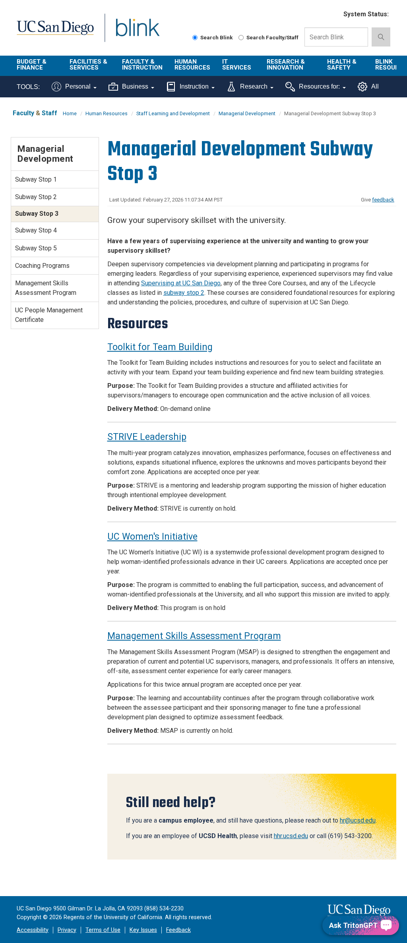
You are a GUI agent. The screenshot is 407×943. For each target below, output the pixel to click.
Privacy (67, 930)
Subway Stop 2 (36, 197)
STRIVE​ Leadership (146, 437)
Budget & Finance (32, 64)
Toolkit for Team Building (160, 347)
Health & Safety (342, 64)
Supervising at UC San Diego (181, 283)
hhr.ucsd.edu (291, 836)
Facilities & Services (88, 64)
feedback (383, 200)
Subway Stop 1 (36, 179)
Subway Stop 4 (36, 230)
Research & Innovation (286, 64)
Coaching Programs (42, 265)
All (375, 86)
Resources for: (319, 86)
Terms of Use (102, 930)
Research (253, 86)
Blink (130, 32)
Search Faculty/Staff (272, 37)
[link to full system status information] (332, 14)
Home (70, 113)
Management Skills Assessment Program (194, 636)
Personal (78, 86)
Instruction (194, 86)
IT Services (236, 64)
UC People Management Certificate (49, 314)
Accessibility (32, 930)
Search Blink (216, 37)
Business (135, 86)
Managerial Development (247, 113)
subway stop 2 (183, 292)
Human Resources (192, 64)
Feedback (178, 930)
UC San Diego (52, 32)
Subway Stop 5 (36, 248)
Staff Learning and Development (173, 113)
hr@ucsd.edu (358, 820)
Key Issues (143, 930)
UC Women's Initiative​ (152, 536)
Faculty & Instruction (142, 64)
